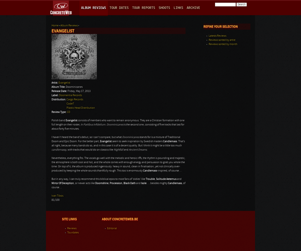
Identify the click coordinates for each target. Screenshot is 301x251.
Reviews (71, 228)
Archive (193, 8)
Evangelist (64, 82)
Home (55, 25)
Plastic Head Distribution (81, 108)
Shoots (164, 8)
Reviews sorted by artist (222, 40)
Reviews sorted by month (223, 44)
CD (68, 112)
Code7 (70, 103)
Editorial (112, 228)
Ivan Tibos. (58, 195)
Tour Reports (143, 8)
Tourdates (73, 232)
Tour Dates (119, 8)
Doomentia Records (70, 95)
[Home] (61, 8)
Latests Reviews (217, 36)
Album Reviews (93, 8)
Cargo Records (75, 99)
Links (178, 8)
